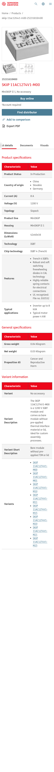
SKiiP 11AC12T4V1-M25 (40, 542)
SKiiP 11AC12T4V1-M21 (40, 531)
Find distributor (27, 112)
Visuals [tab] (44, 145)
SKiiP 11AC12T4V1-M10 (40, 487)
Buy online (27, 98)
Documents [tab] (26, 145)
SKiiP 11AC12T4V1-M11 (40, 498)
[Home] (10, 4)
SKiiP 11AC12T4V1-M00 (40, 466)
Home (5, 13)
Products (16, 13)
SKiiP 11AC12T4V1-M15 (40, 509)
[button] (43, 4)
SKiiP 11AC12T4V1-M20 (40, 520)
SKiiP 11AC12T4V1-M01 (40, 477)
